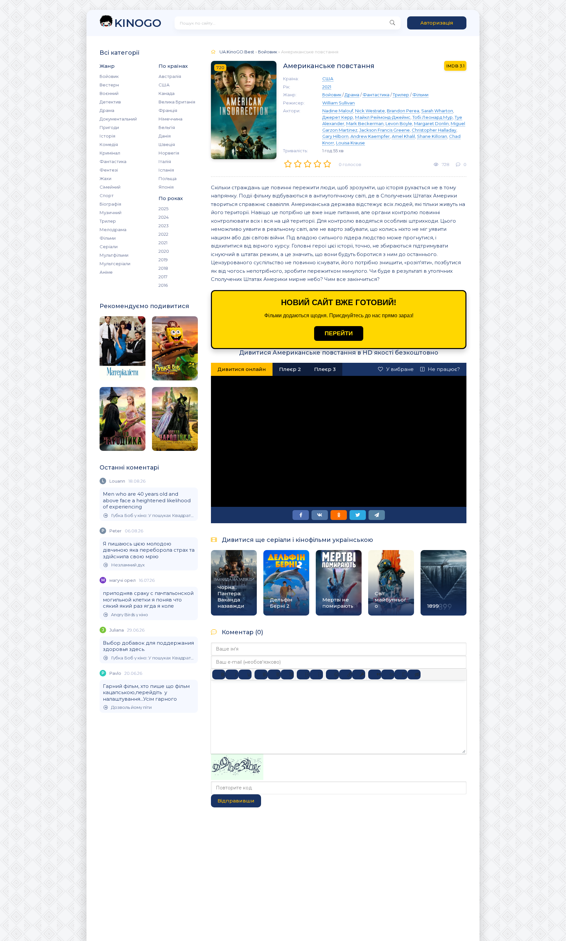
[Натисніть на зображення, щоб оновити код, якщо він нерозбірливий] (237, 778)
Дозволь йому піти (131, 707)
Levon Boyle (399, 123)
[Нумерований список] (316, 674)
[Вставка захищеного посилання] (358, 674)
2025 (163, 208)
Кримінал (110, 153)
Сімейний (110, 187)
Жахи (105, 178)
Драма (107, 110)
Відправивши (236, 801)
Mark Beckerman (365, 123)
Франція (168, 110)
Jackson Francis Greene (384, 130)
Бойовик (109, 76)
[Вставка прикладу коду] (387, 674)
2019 (163, 259)
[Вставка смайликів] (332, 674)
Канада (167, 93)
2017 (163, 276)
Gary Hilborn (335, 136)
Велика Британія (177, 101)
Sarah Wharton (437, 110)
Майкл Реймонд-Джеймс (382, 117)
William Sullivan (338, 102)
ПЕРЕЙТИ (339, 333)
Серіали (109, 246)
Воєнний (109, 93)
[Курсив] (231, 674)
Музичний (111, 212)
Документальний (118, 118)
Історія (107, 135)
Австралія (170, 76)
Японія (166, 187)
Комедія (109, 144)
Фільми (108, 238)
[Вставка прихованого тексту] (414, 674)
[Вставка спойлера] (400, 674)
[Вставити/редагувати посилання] (345, 674)
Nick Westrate (370, 110)
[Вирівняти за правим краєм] (287, 674)
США (164, 84)
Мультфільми (114, 255)
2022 (163, 234)
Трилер (108, 221)
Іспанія (166, 170)
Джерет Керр (337, 117)
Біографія (110, 204)
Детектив (110, 101)
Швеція (167, 144)
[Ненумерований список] (303, 674)
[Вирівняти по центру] (274, 674)
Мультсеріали (115, 263)
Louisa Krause (350, 142)
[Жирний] (218, 674)
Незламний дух (128, 565)
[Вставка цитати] (374, 674)
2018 (163, 268)
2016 (163, 285)
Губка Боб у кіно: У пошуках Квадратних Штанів (153, 515)
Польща (168, 178)
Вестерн (109, 84)
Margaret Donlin (431, 123)
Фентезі (109, 170)
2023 (164, 225)
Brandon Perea (403, 110)
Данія (165, 135)
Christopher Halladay (434, 130)
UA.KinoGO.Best (236, 51)
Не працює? (444, 369)
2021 (163, 242)
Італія (165, 161)
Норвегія (169, 153)
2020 (164, 251)
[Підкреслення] (245, 674)
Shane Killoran (432, 136)
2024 (164, 217)
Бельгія (167, 127)
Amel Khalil (403, 136)
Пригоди (109, 127)
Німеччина (170, 118)
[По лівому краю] (261, 674)
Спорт (107, 195)
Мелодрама (113, 229)
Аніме (106, 272)
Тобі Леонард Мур (432, 117)
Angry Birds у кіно (129, 615)
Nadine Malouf (337, 110)
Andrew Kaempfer (370, 136)
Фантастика (113, 161)
